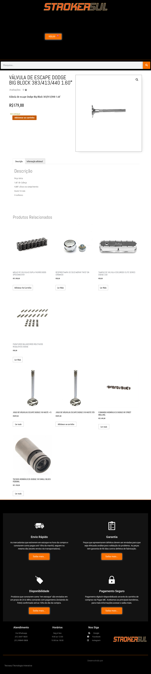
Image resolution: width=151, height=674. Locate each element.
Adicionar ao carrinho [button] (22, 287)
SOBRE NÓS (127, 33)
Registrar (127, 47)
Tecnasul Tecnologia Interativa (18, 665)
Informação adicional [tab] (35, 161)
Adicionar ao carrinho (24, 117)
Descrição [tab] (19, 161)
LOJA (126, 26)
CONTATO (127, 40)
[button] (18, 90)
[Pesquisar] (146, 65)
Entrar (127, 53)
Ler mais (60, 287)
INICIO (127, 20)
